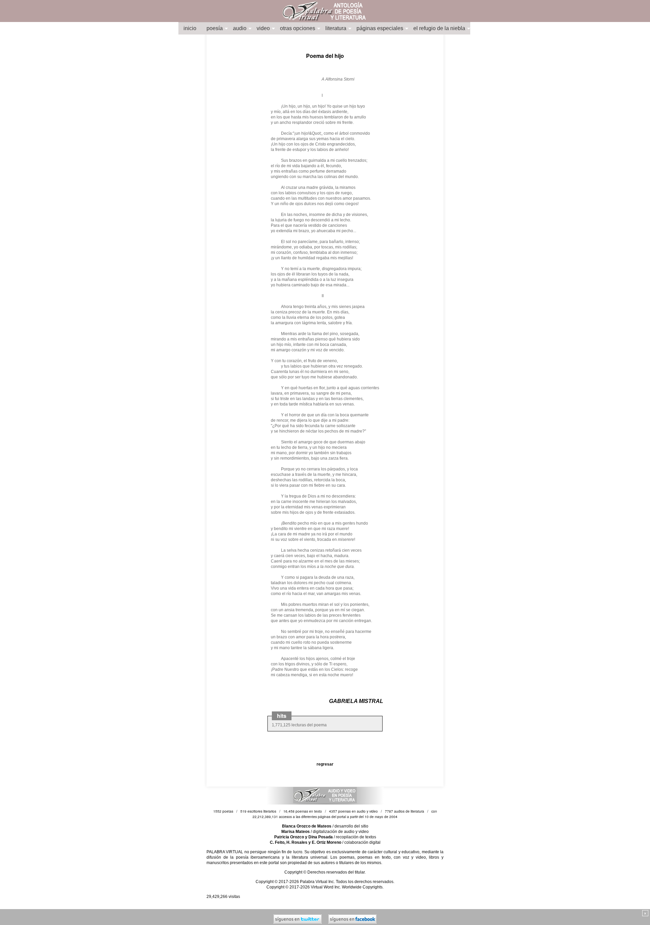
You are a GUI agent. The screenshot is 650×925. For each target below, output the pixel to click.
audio (239, 28)
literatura (335, 28)
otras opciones (297, 28)
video (263, 28)
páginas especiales (379, 28)
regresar (325, 764)
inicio (189, 28)
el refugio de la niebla (439, 28)
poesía (215, 28)
